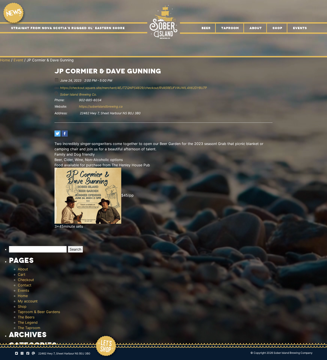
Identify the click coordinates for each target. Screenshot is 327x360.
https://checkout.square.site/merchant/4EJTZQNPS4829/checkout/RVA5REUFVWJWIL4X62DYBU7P (133, 88)
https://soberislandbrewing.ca (101, 106)
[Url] (56, 87)
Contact (24, 285)
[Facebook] (65, 134)
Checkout (26, 280)
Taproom (230, 28)
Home (5, 60)
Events (300, 28)
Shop (277, 28)
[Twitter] (57, 134)
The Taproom (29, 328)
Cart (21, 274)
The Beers (26, 317)
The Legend (28, 322)
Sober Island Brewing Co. (78, 94)
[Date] (56, 79)
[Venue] (56, 93)
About (256, 28)
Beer (206, 28)
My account (28, 301)
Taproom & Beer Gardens (39, 312)
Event (18, 60)
